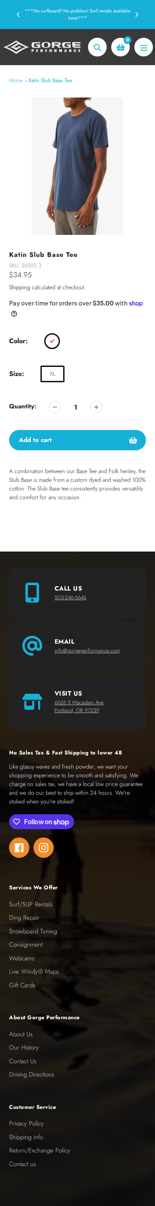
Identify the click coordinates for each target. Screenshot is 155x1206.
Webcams (21, 958)
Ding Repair (24, 917)
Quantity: (22, 406)
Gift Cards (22, 985)
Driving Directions (31, 1074)
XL (52, 374)
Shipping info (26, 1137)
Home (16, 80)
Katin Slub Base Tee (50, 80)
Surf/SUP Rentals (30, 904)
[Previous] (18, 14)
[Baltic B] (52, 341)
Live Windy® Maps (34, 971)
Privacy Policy (26, 1123)
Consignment (26, 944)
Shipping (19, 287)
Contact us (22, 1164)
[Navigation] (143, 47)
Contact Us (22, 1061)
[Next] (136, 14)
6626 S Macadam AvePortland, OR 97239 (79, 706)
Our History (24, 1047)
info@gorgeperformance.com (87, 650)
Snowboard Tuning (33, 931)
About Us (21, 1034)
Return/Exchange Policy (39, 1150)
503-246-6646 (70, 597)
